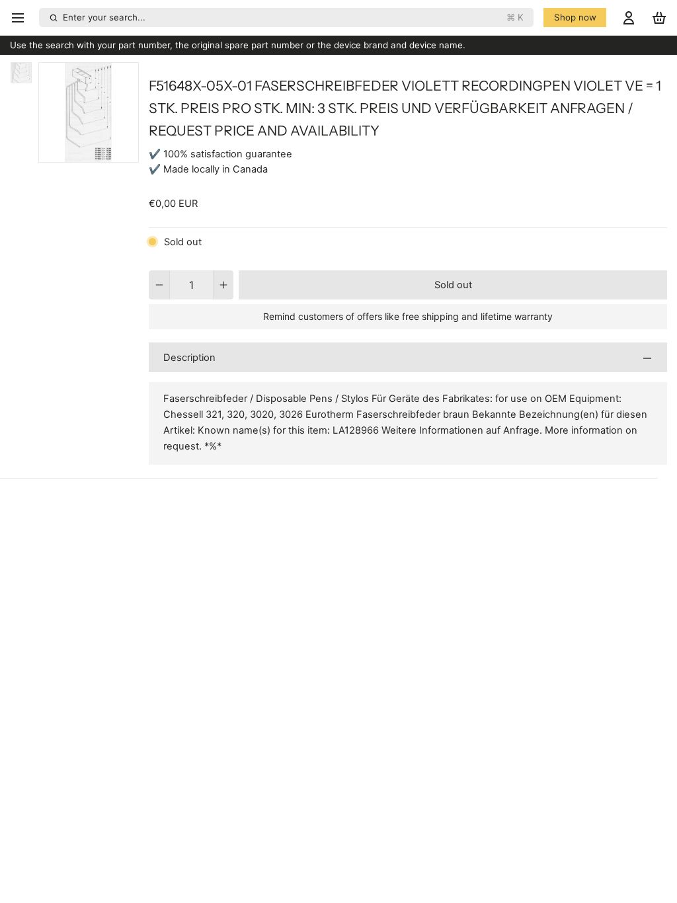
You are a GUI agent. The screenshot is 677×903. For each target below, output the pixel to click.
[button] (453, 284)
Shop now (575, 17)
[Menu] (22, 17)
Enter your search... (293, 17)
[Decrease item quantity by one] (159, 284)
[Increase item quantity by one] (224, 284)
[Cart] (659, 17)
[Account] (629, 17)
